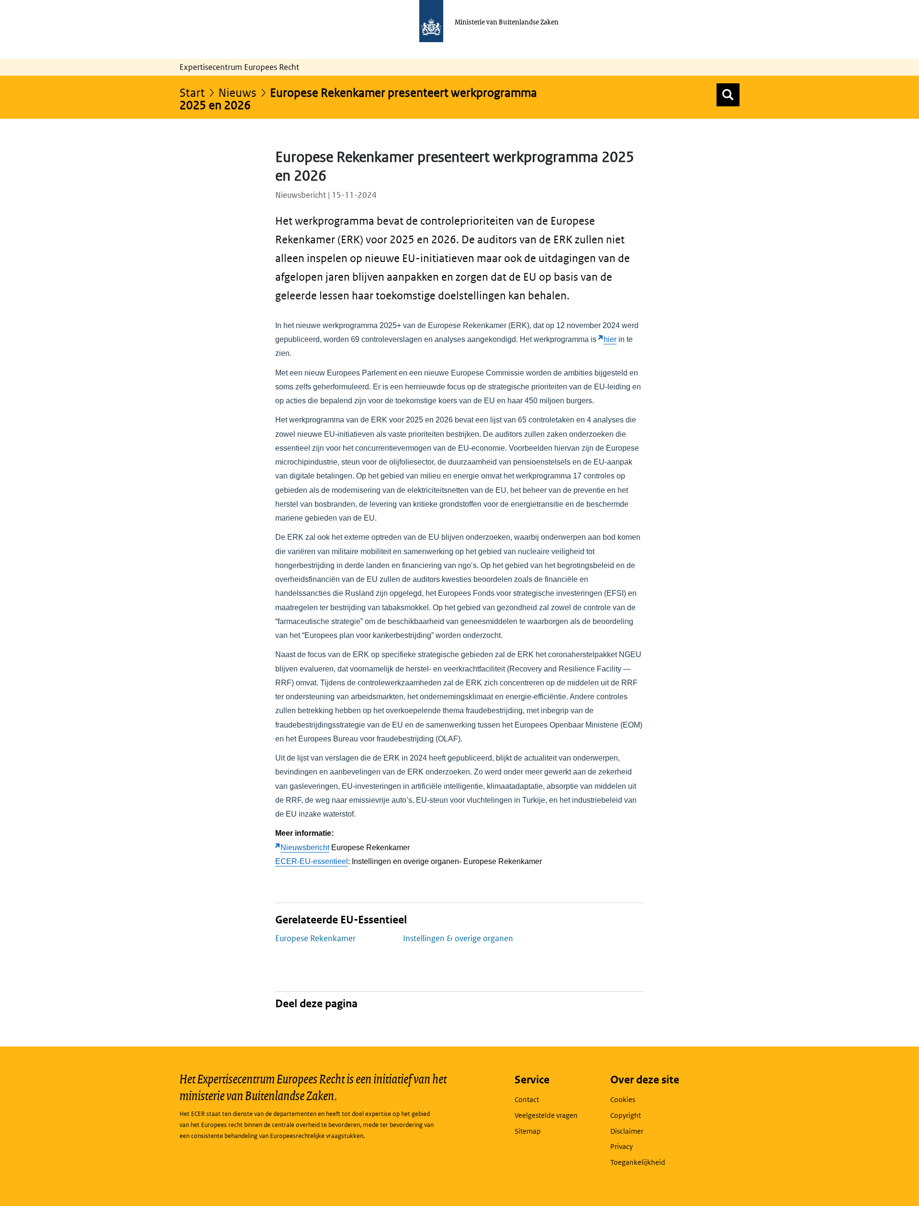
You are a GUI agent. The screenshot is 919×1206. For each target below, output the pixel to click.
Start (192, 92)
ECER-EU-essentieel (311, 861)
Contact (527, 1099)
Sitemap (528, 1131)
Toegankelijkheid (637, 1162)
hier (610, 339)
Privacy (621, 1146)
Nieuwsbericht (304, 847)
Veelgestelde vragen (546, 1115)
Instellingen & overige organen (458, 938)
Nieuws (237, 92)
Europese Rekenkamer (315, 938)
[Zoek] (728, 94)
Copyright (625, 1115)
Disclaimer (626, 1131)
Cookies (622, 1099)
